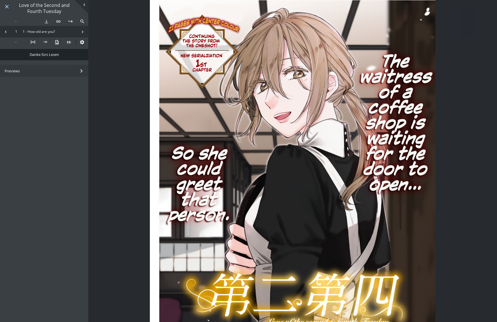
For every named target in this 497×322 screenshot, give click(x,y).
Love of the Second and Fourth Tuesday (44, 8)
